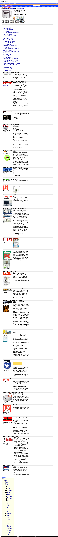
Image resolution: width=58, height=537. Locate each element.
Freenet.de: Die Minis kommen (7, 49)
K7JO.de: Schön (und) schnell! (6, 46)
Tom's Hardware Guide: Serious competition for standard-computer (11, 56)
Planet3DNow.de (9, 501)
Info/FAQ (19, 8)
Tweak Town (8, 503)
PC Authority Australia (9, 496)
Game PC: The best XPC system (7, 57)
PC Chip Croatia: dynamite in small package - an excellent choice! (11, 32)
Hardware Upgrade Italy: (6, 47)
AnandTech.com (8, 524)
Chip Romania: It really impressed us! (7, 34)
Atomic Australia (8, 516)
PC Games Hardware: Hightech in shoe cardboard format (10, 59)
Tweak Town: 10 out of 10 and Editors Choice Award (9, 42)
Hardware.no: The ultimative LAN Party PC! (8, 68)
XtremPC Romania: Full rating (6, 52)
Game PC (8, 520)
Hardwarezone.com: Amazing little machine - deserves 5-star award (11, 51)
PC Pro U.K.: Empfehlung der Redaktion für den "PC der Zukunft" (10, 60)
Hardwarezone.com (9, 513)
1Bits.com (8, 534)
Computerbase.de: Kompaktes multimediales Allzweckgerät (10, 45)
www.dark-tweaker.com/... (6, 113)
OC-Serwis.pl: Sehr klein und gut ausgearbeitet (8, 27)
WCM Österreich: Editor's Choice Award (8, 39)
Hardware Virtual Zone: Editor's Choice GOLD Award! (9, 35)
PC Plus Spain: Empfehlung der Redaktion (8, 29)
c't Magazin (8, 518)
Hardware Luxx (8, 515)
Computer (8, 499)
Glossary (15, 3)
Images (22, 8)
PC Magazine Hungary (9, 498)
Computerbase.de (9, 506)
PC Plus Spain (8, 488)
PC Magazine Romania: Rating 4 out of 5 (8, 31)
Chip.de (7, 507)
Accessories (9, 8)
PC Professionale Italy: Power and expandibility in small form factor (11, 48)
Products (4, 3)
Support (9, 3)
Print (56, 3)
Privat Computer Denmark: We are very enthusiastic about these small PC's (12, 33)
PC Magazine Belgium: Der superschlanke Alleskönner (9, 43)
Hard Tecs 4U (8, 527)
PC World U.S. (8, 486)
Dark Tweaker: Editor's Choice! (7, 28)
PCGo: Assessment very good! (6, 40)
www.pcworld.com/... (5, 85)
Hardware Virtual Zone (9, 495)
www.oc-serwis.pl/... (5, 76)
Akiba (4, 69)
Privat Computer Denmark (10, 493)
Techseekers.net (8, 494)
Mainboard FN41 (13, 8)
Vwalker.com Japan (9, 532)
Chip (7, 497)
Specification (6, 8)
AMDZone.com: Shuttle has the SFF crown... (8, 50)
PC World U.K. (8, 509)
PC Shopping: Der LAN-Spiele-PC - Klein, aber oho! (9, 41)
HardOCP (8, 521)
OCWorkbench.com (9, 526)
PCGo (7, 500)
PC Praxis (8, 502)
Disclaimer (29, 536)
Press (23, 8)
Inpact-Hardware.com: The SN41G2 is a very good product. (10, 65)
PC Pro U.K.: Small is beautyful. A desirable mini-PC (9, 44)
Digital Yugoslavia (9, 492)
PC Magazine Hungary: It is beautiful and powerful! (9, 38)
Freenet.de (8, 511)
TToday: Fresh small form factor (7, 70)
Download (17, 8)
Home (3, 478)
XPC (4, 479)
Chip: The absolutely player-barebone (7, 37)
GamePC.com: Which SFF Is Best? (7, 54)
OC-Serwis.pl (8, 485)
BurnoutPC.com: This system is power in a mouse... (9, 30)
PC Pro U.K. (8, 504)
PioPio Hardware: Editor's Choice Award (8, 66)
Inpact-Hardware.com (9, 529)
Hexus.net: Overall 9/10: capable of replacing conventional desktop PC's (11, 63)
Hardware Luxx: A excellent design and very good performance (10, 53)
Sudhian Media (8, 525)
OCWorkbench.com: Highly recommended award (9, 62)
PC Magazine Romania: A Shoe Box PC (8, 67)
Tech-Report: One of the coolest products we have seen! (9, 61)
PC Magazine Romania (9, 490)
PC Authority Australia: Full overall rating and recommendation (10, 36)
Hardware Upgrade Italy (9, 508)
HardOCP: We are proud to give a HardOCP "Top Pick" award (10, 58)
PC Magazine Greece (9, 528)
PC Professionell (8, 517)
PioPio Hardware (9, 530)
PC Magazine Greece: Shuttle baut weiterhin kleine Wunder (10, 64)
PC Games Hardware (9, 522)
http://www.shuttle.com (26, 1)
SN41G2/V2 (6, 480)
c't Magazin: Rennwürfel (6, 55)
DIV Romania (8, 519)
